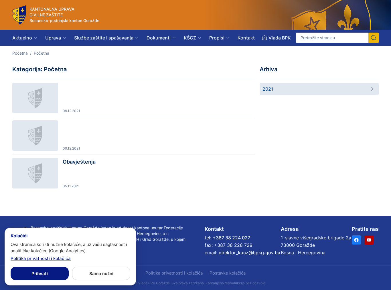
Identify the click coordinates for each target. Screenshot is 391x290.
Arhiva (268, 69)
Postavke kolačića (228, 273)
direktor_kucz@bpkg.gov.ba (249, 252)
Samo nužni (101, 273)
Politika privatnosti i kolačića (174, 273)
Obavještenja (79, 162)
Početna (20, 53)
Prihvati (39, 273)
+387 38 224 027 (231, 238)
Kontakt (246, 38)
